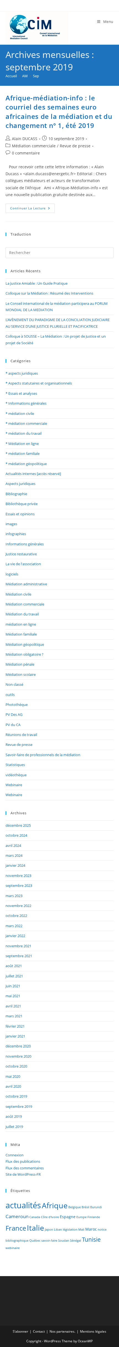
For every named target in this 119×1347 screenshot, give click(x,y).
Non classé (14, 684)
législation (70, 1229)
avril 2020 (13, 1086)
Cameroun (17, 1216)
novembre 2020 (18, 1056)
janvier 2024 (15, 865)
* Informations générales (26, 403)
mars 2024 (14, 855)
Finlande (93, 1217)
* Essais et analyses (21, 393)
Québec (34, 1240)
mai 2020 (13, 1076)
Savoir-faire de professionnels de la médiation (43, 754)
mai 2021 (13, 995)
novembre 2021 (18, 945)
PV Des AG (14, 714)
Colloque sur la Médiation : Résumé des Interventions (49, 293)
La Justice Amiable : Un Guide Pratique (37, 283)
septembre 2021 (19, 955)
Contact (39, 1331)
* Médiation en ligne (22, 443)
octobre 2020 (16, 1066)
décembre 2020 (18, 1046)
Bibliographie (16, 493)
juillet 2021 (14, 975)
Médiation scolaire (21, 674)
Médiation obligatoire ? (24, 654)
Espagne (68, 1216)
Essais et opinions (20, 513)
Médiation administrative (26, 584)
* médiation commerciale (26, 423)
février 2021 (15, 1026)
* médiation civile (20, 413)
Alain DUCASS (24, 138)
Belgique (74, 1207)
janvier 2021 (15, 1036)
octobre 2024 (16, 835)
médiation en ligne (21, 624)
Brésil (85, 1207)
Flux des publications (23, 1161)
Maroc (91, 1229)
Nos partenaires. (62, 1331)
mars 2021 (14, 1015)
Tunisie (91, 1239)
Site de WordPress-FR (23, 1174)
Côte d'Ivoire (50, 1217)
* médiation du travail (24, 433)
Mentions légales (93, 1331)
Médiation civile (18, 594)
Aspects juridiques (20, 483)
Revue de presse (75, 145)
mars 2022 (14, 925)
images (11, 523)
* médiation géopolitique (26, 463)
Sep (36, 75)
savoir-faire (49, 1240)
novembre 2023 (18, 875)
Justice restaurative (21, 553)
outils (10, 694)
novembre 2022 (18, 905)
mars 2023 (14, 895)
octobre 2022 (16, 915)
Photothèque (17, 704)
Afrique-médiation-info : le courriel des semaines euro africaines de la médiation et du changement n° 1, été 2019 (59, 111)
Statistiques (15, 764)
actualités (23, 1205)
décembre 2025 (18, 825)
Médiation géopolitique (25, 644)
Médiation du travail (22, 614)
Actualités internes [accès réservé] (33, 473)
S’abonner (20, 1331)
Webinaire (14, 784)
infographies (16, 533)
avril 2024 (13, 845)
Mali (81, 1229)
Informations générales (25, 544)
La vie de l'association (23, 563)
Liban (58, 1229)
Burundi (96, 1207)
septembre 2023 (19, 885)
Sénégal (75, 1240)
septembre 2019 (19, 1106)
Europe (81, 1217)
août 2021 (14, 965)
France (16, 1228)
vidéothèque (16, 774)
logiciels (12, 574)
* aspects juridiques (22, 373)
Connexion (15, 1155)
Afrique (55, 1205)
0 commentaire (26, 153)
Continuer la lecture (32, 207)
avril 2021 (13, 1006)
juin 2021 (13, 985)
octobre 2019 (16, 1096)
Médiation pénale (20, 664)
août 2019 (14, 1116)
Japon (49, 1229)
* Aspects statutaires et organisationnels (39, 383)
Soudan (63, 1240)
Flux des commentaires (25, 1167)
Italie (35, 1228)
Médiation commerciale (34, 145)
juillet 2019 (14, 1126)
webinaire (13, 1248)
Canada (34, 1217)
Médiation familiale (21, 634)
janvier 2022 (15, 935)
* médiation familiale (23, 453)
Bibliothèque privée (22, 503)
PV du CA (13, 724)
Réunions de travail (21, 734)
